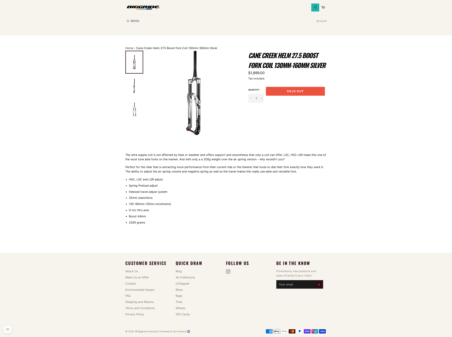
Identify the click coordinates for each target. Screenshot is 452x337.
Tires (179, 302)
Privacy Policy (134, 314)
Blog (179, 271)
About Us (131, 271)
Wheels (180, 308)
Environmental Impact (139, 289)
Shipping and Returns (139, 302)
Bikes (179, 289)
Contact (130, 283)
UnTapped (182, 283)
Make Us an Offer (137, 277)
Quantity (254, 89)
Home (129, 48)
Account (321, 21)
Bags (179, 295)
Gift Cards (183, 314)
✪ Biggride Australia (146, 331)
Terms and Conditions (140, 308)
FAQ (128, 295)
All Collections (185, 277)
